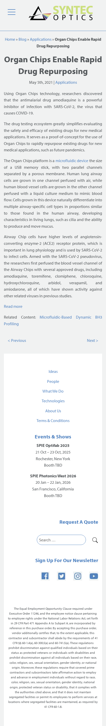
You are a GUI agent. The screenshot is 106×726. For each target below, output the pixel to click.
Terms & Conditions (53, 420)
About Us (53, 410)
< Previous (17, 340)
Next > (92, 340)
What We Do (53, 391)
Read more (13, 306)
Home (10, 39)
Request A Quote (78, 522)
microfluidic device (72, 160)
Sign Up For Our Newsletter (66, 560)
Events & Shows (53, 436)
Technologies (53, 400)
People (53, 381)
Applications (40, 39)
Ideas (53, 371)
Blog (22, 39)
